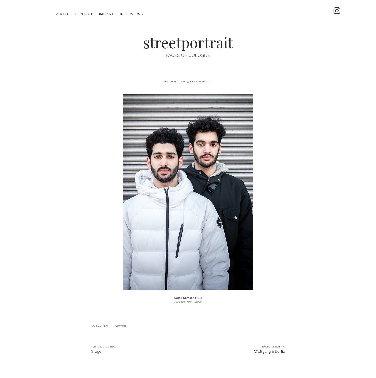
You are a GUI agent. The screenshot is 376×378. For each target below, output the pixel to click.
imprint (106, 14)
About (62, 14)
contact (84, 14)
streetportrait (188, 42)
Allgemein (120, 325)
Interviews (131, 14)
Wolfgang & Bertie (269, 351)
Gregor (97, 351)
